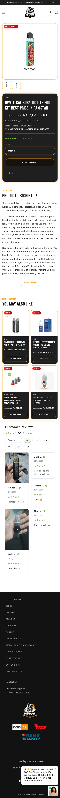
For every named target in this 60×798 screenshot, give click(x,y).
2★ (18, 447)
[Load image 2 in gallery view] (16, 85)
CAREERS (10, 612)
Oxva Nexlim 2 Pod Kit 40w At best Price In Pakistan (14, 343)
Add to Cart (15, 359)
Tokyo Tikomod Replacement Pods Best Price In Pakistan (14, 400)
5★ (36, 440)
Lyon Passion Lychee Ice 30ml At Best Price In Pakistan (42, 400)
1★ (28, 447)
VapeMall (25, 794)
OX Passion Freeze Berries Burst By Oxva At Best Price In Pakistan (44, 345)
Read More (30, 282)
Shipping (19, 121)
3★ (9, 447)
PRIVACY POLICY (13, 638)
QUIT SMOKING (13, 665)
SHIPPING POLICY (14, 651)
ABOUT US (10, 619)
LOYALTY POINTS (13, 599)
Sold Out (44, 359)
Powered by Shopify (36, 794)
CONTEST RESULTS (14, 658)
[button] (3, 12)
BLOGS (9, 606)
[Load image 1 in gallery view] (6, 85)
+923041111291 (23, 692)
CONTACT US (11, 632)
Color (7, 145)
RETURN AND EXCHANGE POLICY (21, 645)
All (27, 440)
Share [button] (11, 173)
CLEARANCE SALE (14, 671)
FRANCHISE (11, 625)
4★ (45, 440)
